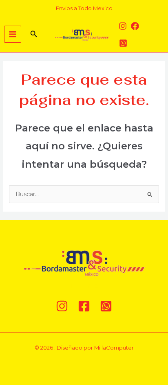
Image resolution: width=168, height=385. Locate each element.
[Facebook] (135, 26)
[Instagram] (122, 26)
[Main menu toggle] (12, 34)
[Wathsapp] (123, 43)
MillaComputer (114, 347)
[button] (34, 34)
